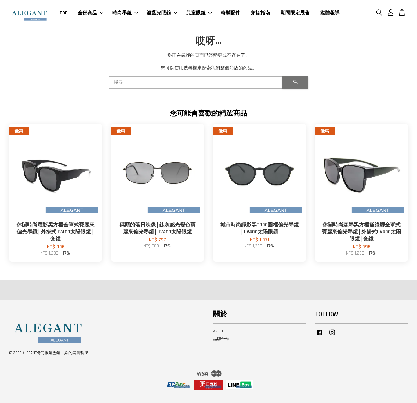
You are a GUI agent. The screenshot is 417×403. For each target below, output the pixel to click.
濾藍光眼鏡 (159, 13)
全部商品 (87, 13)
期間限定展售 (295, 13)
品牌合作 (221, 338)
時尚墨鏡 (122, 13)
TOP (63, 13)
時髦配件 (230, 13)
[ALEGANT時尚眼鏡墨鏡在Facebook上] (319, 335)
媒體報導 (330, 13)
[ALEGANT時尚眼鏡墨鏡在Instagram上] (332, 335)
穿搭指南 (260, 13)
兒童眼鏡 (196, 13)
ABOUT (218, 331)
